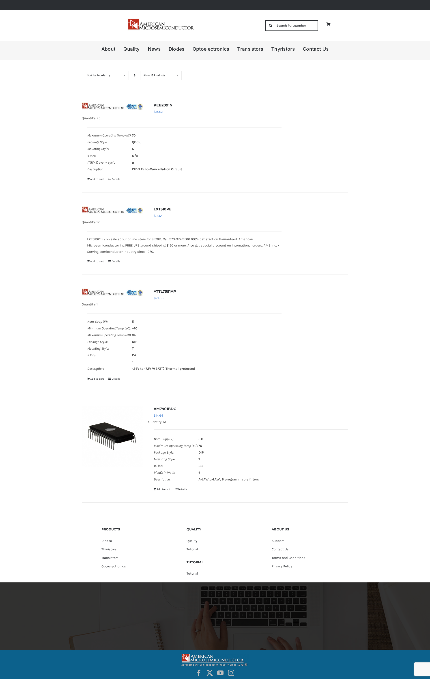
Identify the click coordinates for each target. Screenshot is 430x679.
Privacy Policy (282, 566)
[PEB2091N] (112, 106)
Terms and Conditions (288, 558)
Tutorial (192, 549)
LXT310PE (163, 209)
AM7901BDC (165, 409)
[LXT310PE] (112, 210)
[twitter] (209, 673)
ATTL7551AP (165, 291)
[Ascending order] (134, 75)
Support (278, 541)
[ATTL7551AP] (112, 292)
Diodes (106, 541)
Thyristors (109, 549)
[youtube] (220, 673)
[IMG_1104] (160, 20)
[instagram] (231, 673)
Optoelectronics (113, 566)
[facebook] (199, 673)
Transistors (109, 558)
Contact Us (280, 549)
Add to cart (97, 179)
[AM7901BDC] (112, 436)
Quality (192, 541)
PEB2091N (163, 105)
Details (116, 179)
